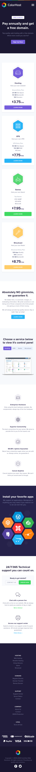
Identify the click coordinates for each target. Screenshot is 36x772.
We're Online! (18, 608)
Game (18, 665)
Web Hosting (18, 658)
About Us (18, 709)
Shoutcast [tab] (28, 348)
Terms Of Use (18, 724)
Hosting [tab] (7, 348)
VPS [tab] (14, 348)
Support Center (18, 694)
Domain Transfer (18, 681)
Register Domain (18, 678)
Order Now (24, 582)
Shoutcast (18, 668)
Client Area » (18, 633)
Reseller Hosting (18, 660)
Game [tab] (20, 348)
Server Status (18, 696)
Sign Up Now (18, 42)
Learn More (18, 107)
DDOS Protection (18, 714)
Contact (18, 699)
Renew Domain (18, 683)
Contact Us (11, 582)
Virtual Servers (18, 663)
